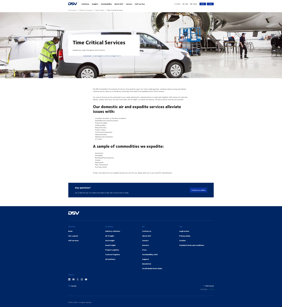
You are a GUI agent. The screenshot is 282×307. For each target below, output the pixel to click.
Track (210, 4)
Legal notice (184, 231)
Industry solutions (112, 231)
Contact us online (198, 190)
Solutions (85, 4)
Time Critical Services (115, 10)
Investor (145, 245)
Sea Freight (110, 240)
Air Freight (109, 236)
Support (145, 259)
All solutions (72, 10)
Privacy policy (184, 236)
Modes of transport (86, 10)
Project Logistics (112, 250)
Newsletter (146, 263)
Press (144, 250)
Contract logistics (112, 254)
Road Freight (100, 10)
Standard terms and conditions (191, 245)
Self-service (140, 4)
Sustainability (106, 4)
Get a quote (73, 236)
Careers (129, 4)
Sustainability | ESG (150, 254)
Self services (73, 240)
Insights (95, 4)
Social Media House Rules (152, 268)
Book (202, 4)
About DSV (118, 4)
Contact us (146, 231)
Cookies (182, 240)
